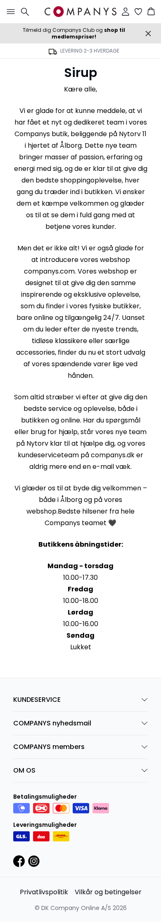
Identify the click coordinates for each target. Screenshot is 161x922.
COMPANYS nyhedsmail (52, 723)
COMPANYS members (49, 747)
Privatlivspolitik (44, 892)
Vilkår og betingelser (108, 892)
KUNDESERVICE (37, 699)
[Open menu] (9, 11)
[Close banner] (148, 33)
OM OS (24, 770)
